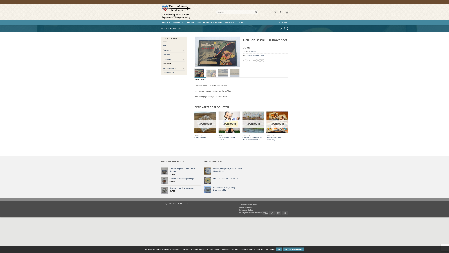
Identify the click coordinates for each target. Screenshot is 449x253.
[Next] (236, 52)
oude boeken (255, 55)
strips (262, 55)
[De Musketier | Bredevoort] (187, 12)
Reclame (166, 55)
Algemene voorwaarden (248, 205)
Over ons (190, 22)
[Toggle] (183, 45)
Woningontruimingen (212, 22)
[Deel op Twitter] (249, 60)
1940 (249, 55)
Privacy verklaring (246, 210)
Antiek (165, 46)
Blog (199, 22)
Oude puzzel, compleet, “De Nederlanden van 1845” (252, 138)
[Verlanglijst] (275, 12)
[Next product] (281, 28)
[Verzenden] (256, 12)
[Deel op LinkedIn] (262, 60)
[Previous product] (286, 28)
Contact (240, 22)
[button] (281, 12)
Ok (279, 249)
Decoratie (167, 50)
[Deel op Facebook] (245, 60)
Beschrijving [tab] (200, 80)
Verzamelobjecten (170, 68)
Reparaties (229, 22)
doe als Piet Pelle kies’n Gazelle (227, 138)
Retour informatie (245, 207)
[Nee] (445, 250)
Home (164, 28)
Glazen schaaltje (200, 138)
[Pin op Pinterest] (258, 60)
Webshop (166, 22)
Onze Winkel (178, 22)
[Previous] (198, 52)
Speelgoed (167, 59)
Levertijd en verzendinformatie (250, 213)
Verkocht (175, 28)
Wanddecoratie (169, 73)
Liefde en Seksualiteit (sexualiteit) (274, 138)
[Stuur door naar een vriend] (254, 60)
